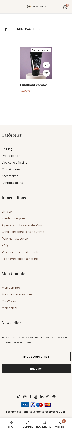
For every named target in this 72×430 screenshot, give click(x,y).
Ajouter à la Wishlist (46, 65)
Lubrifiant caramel (34, 85)
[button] (65, 7)
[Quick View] (46, 73)
